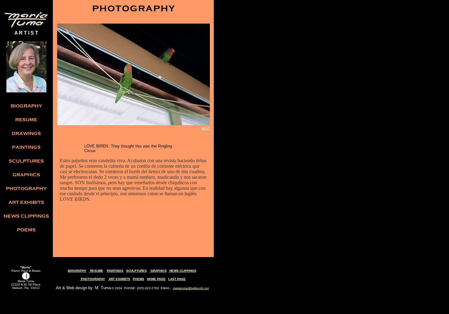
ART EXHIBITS (119, 279)
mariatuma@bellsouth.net (191, 288)
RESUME (96, 270)
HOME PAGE (156, 279)
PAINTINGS (115, 270)
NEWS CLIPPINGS (182, 270)
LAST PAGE (177, 279)
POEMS (138, 279)
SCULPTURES (136, 270)
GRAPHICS (158, 270)
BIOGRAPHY (77, 270)
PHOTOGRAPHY (92, 279)
